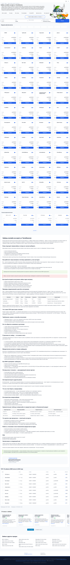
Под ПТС (53, 13)
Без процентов (46, 13)
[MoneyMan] (4, 27)
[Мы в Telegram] (60, 553)
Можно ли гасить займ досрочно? (9, 439)
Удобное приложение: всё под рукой (39, 515)
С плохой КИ (31, 13)
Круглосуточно (39, 13)
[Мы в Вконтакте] (58, 553)
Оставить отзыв (39, 529)
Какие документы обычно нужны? (9, 438)
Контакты (27, 560)
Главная (2, 3)
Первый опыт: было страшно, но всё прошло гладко (55, 516)
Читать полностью (5, 523)
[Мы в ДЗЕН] (53, 553)
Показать (62, 20)
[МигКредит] (17, 27)
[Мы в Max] (63, 553)
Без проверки (24, 13)
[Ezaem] (37, 27)
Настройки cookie (51, 560)
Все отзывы (30, 529)
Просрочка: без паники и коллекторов (23, 515)
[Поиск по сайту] (66, 1)
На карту (11, 13)
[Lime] (57, 27)
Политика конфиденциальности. (61, 559)
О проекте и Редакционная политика (36, 560)
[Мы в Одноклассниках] (55, 553)
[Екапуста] (30, 27)
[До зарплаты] (44, 27)
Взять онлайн (4, 13)
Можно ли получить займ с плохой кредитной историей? (14, 437)
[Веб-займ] (64, 27)
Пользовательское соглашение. (21, 560)
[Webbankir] (50, 27)
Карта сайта (44, 560)
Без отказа (17, 13)
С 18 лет (66, 13)
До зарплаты (60, 13)
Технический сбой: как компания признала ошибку (6, 516)
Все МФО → (35, 230)
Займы (6, 3)
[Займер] (24, 27)
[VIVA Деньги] (10, 27)
